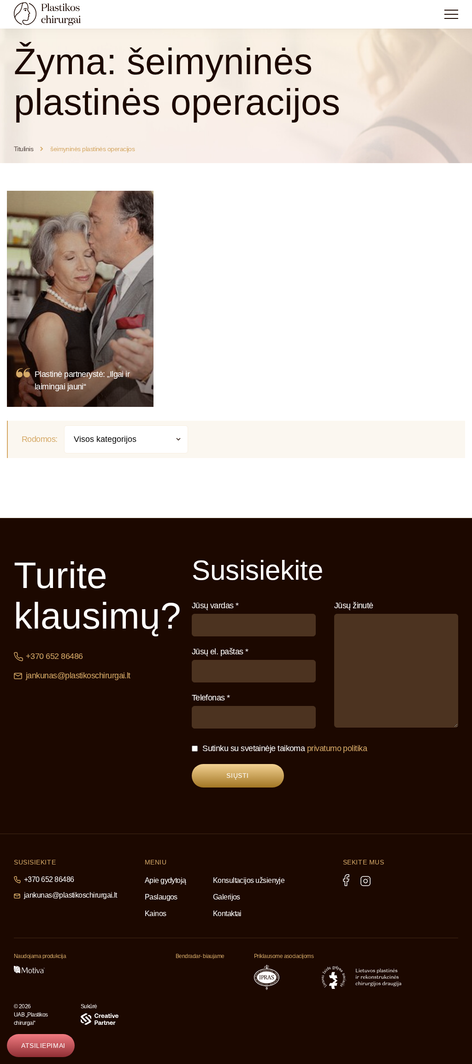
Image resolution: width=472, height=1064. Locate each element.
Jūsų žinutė (353, 605)
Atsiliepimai (43, 1045)
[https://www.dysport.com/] (124, 969)
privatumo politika (337, 748)
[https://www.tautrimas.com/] (196, 975)
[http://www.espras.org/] (301, 977)
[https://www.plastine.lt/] (378, 977)
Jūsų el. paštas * (220, 651)
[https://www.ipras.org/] (266, 977)
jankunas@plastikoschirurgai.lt (78, 675)
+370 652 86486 (54, 656)
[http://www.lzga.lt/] (334, 977)
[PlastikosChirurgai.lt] (55, 13)
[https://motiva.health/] (29, 969)
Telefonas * (211, 697)
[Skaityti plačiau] (80, 299)
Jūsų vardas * (215, 605)
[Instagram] (365, 881)
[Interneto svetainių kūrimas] (99, 1019)
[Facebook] (346, 880)
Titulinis (23, 149)
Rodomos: (40, 439)
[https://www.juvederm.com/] (77, 969)
